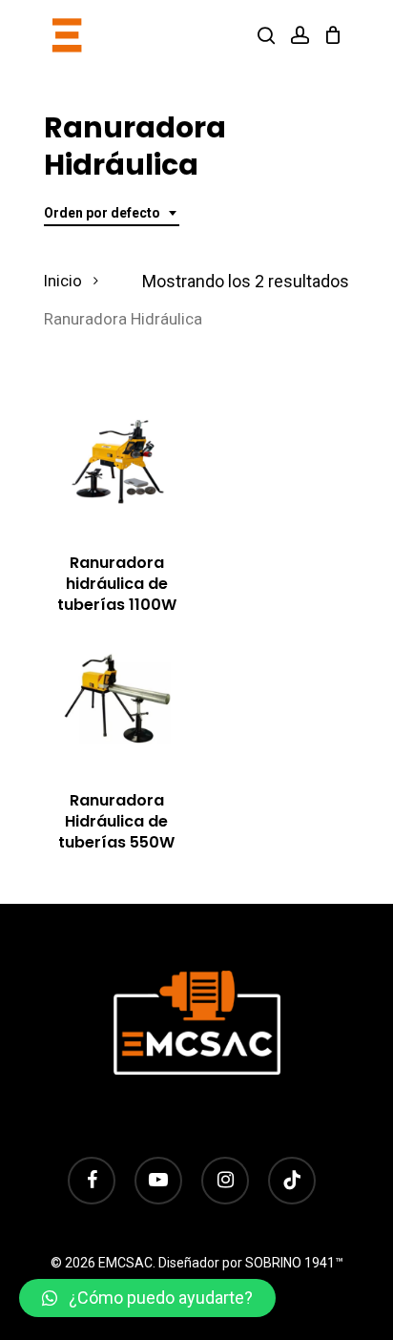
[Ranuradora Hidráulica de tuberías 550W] (117, 700)
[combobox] (111, 213)
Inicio (63, 281)
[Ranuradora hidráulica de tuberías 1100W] (117, 462)
